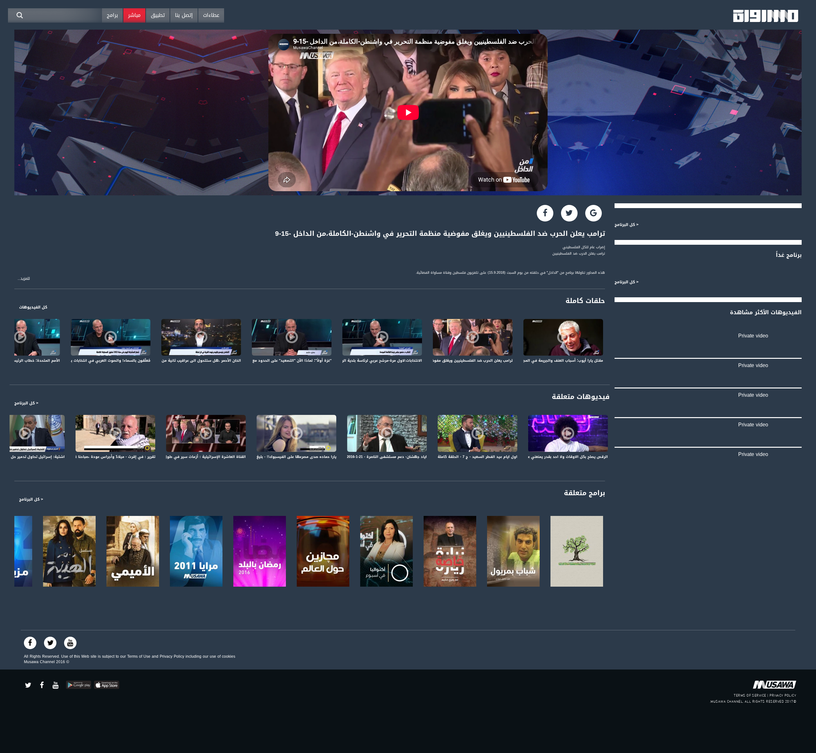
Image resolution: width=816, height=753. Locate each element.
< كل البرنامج (26, 403)
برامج (112, 15)
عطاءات (211, 15)
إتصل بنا (184, 15)
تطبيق (158, 15)
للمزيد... (24, 278)
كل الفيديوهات (33, 307)
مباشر (134, 15)
